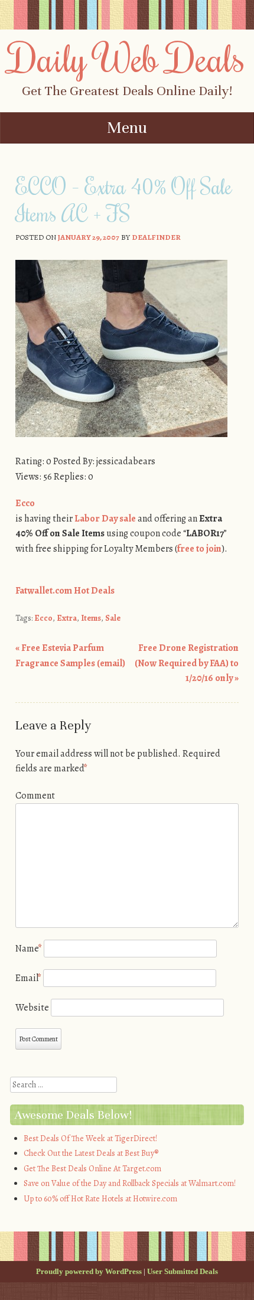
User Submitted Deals (182, 1271)
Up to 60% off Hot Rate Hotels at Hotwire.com (100, 1198)
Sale (113, 618)
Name (28, 948)
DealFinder (156, 237)
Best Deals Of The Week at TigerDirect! (90, 1138)
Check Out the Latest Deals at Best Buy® (91, 1153)
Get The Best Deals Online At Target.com (92, 1168)
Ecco (25, 503)
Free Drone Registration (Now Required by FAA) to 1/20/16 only (187, 663)
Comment (35, 795)
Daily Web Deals (127, 57)
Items (91, 618)
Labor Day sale (105, 518)
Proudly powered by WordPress (89, 1271)
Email (28, 978)
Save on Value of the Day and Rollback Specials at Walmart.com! (130, 1183)
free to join (199, 548)
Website (32, 1007)
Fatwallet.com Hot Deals (65, 590)
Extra (67, 618)
